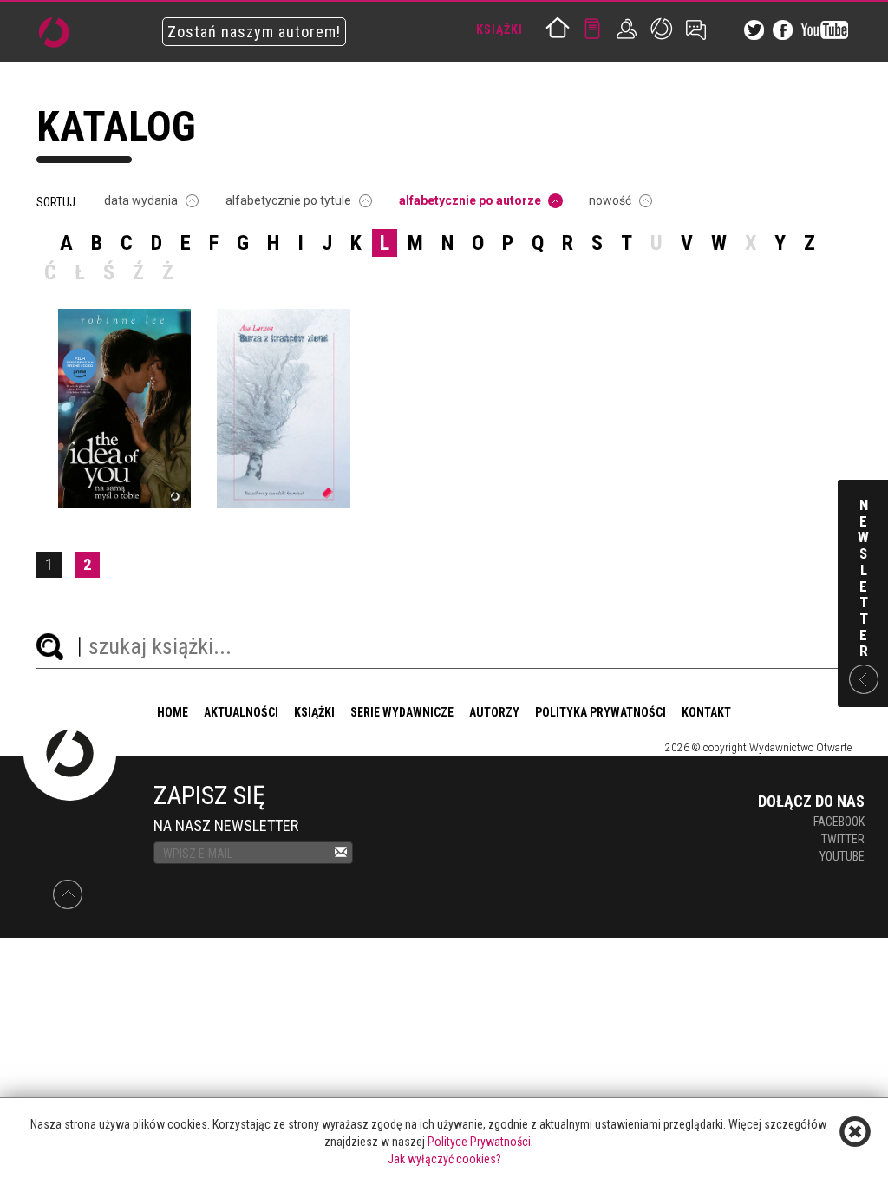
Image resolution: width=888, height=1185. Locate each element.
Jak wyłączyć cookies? (444, 1159)
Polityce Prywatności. (480, 1142)
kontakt (706, 712)
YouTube (842, 856)
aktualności (241, 712)
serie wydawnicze (402, 712)
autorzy (494, 712)
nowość (610, 200)
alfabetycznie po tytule (288, 200)
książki (314, 712)
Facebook (839, 821)
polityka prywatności (600, 712)
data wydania (141, 200)
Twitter (843, 839)
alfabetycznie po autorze (470, 200)
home (172, 712)
